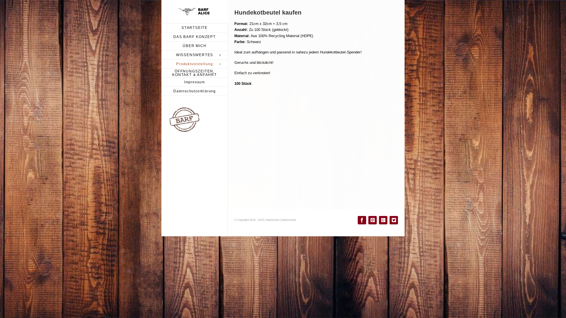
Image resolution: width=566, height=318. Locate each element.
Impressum (272, 219)
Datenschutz (288, 219)
